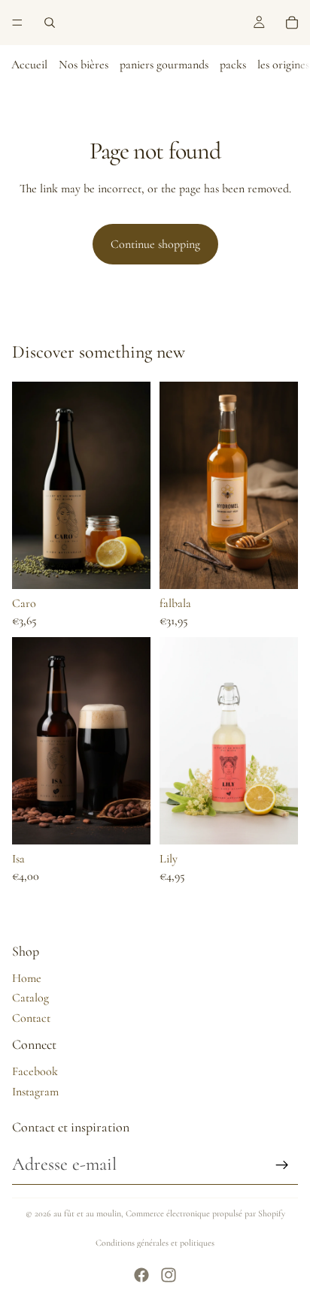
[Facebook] (141, 1275)
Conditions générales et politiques (155, 1242)
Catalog (30, 997)
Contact (31, 1018)
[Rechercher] (49, 22)
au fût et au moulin (87, 1213)
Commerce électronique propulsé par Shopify (205, 1213)
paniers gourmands (164, 64)
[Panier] (291, 22)
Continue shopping (155, 244)
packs (233, 64)
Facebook (35, 1071)
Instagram (35, 1091)
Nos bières (83, 64)
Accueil (29, 64)
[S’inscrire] (282, 1165)
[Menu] (17, 22)
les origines (283, 64)
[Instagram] (169, 1275)
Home (26, 978)
